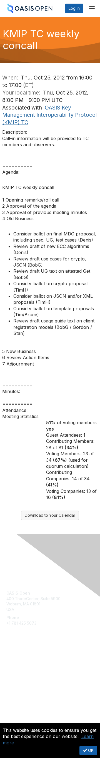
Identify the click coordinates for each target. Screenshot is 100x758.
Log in (74, 8)
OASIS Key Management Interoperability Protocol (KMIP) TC (49, 115)
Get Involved (18, 659)
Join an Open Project (25, 667)
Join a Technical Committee (31, 676)
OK (90, 750)
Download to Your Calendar (50, 515)
